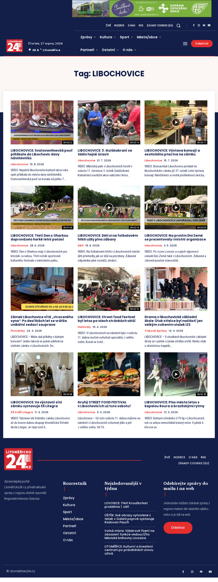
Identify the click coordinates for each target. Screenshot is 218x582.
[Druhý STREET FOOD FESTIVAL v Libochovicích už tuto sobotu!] (109, 374)
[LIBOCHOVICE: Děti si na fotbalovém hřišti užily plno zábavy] (109, 207)
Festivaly (84, 327)
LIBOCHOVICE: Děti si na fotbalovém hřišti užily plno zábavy (108, 237)
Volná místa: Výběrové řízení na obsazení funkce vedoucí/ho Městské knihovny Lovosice (129, 534)
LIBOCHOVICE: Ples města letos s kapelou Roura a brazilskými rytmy (174, 404)
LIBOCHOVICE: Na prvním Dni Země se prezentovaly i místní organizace (175, 237)
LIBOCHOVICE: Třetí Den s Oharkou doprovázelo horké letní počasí (39, 237)
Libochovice (19, 164)
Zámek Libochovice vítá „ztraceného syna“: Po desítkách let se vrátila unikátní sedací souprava (42, 321)
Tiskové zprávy (156, 331)
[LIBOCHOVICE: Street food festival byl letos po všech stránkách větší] (109, 289)
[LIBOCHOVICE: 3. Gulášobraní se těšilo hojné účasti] (109, 122)
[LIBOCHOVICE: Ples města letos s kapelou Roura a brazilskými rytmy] (176, 374)
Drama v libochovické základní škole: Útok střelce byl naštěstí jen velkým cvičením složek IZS (173, 321)
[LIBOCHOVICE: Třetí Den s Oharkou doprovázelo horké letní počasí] (42, 207)
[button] (178, 25)
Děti (81, 245)
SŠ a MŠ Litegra (22, 412)
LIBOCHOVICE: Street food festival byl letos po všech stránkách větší (107, 319)
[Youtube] (209, 25)
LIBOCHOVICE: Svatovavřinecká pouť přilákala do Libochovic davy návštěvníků (41, 154)
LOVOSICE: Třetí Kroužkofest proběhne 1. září (126, 505)
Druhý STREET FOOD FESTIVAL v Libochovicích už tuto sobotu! (104, 404)
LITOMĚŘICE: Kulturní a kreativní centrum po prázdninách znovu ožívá (129, 550)
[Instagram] (198, 25)
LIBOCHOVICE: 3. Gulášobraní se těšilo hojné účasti (105, 152)
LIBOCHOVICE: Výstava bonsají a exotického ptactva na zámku (172, 152)
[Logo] (14, 45)
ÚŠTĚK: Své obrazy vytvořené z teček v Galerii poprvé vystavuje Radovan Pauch (129, 519)
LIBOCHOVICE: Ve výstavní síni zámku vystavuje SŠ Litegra (36, 404)
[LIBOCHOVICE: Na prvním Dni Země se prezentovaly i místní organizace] (176, 207)
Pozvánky (18, 331)
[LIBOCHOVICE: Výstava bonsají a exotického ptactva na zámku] (176, 122)
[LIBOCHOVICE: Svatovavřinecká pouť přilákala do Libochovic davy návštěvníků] (42, 122)
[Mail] (204, 25)
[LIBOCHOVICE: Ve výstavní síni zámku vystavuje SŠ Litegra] (42, 374)
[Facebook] (193, 25)
